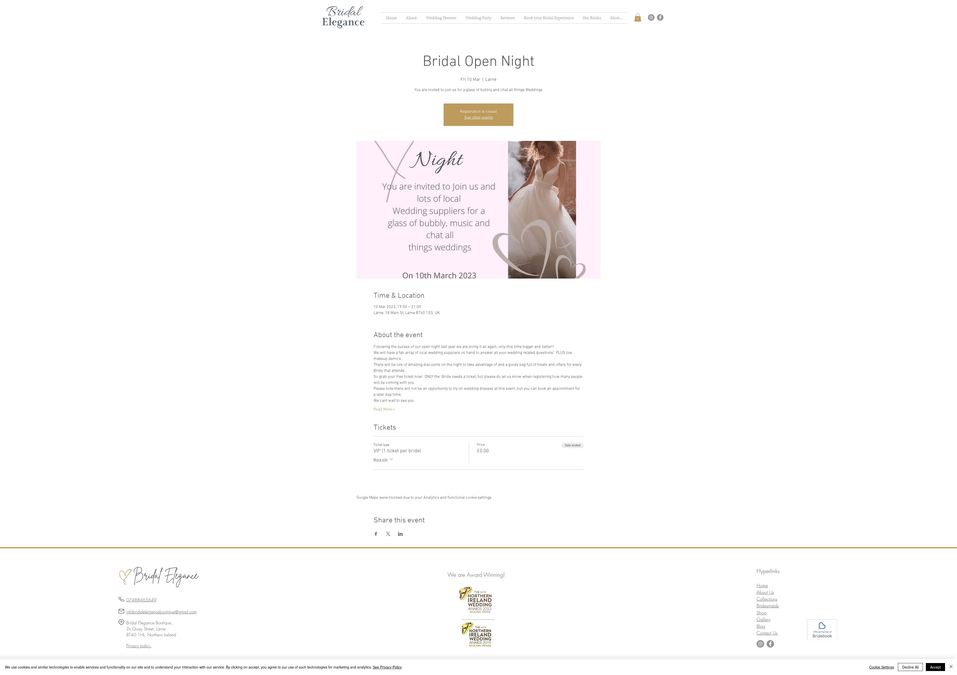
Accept (935, 667)
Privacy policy (139, 646)
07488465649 (141, 600)
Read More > (384, 409)
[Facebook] (660, 17)
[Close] (951, 667)
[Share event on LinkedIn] (400, 534)
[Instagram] (651, 17)
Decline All (910, 667)
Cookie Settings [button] (881, 667)
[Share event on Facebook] (376, 534)
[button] (441, 17)
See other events (478, 117)
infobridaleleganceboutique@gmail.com (161, 612)
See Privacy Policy (387, 667)
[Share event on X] (388, 534)
